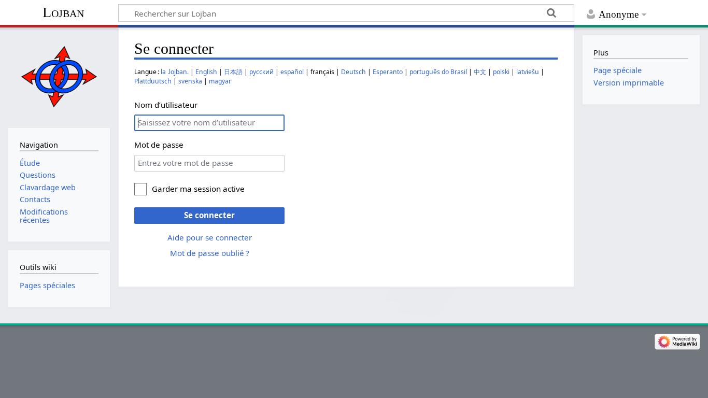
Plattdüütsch (153, 81)
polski (501, 71)
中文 (480, 71)
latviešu (527, 71)
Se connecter (209, 215)
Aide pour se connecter (209, 237)
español (292, 71)
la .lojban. (175, 71)
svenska (190, 81)
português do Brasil (438, 71)
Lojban (63, 12)
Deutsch (353, 71)
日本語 (233, 71)
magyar (220, 81)
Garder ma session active (198, 188)
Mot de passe (158, 144)
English (206, 71)
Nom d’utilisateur (165, 105)
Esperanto (388, 71)
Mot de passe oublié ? (209, 253)
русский (261, 71)
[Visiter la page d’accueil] (59, 76)
